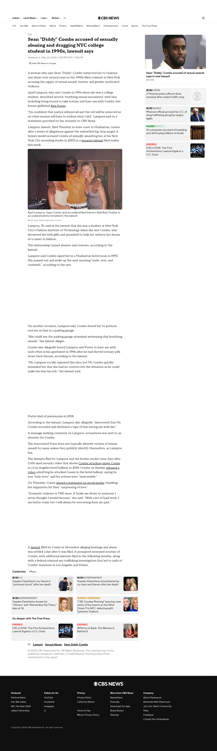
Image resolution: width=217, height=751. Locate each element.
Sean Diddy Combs (76, 644)
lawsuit (35, 547)
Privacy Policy (84, 697)
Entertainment (111, 26)
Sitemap (114, 715)
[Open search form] (203, 18)
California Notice (85, 702)
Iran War (24, 26)
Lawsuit (38, 644)
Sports (135, 26)
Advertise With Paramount (156, 702)
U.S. (14, 26)
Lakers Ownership (20, 710)
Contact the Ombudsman (156, 719)
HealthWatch (76, 26)
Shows (55, 18)
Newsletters (116, 697)
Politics (63, 26)
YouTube (48, 697)
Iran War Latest (18, 702)
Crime (125, 26)
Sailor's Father (39, 26)
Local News (29, 18)
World (53, 26)
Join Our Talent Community (157, 706)
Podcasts (114, 702)
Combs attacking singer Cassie (99, 463)
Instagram (49, 706)
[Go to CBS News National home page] (108, 18)
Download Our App (120, 706)
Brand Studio (117, 710)
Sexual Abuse (53, 644)
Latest (15, 18)
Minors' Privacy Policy (88, 715)
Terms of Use (83, 710)
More (32, 571)
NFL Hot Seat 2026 (21, 706)
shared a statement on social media (80, 483)
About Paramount (152, 697)
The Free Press (149, 26)
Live (44, 18)
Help (145, 710)
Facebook (49, 702)
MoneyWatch (93, 26)
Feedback (148, 715)
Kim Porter (58, 106)
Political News (18, 697)
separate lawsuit (92, 140)
